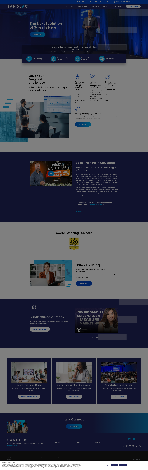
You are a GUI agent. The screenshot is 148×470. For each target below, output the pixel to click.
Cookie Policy (7, 468)
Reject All (114, 465)
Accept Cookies (123, 465)
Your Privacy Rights (105, 465)
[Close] (146, 465)
